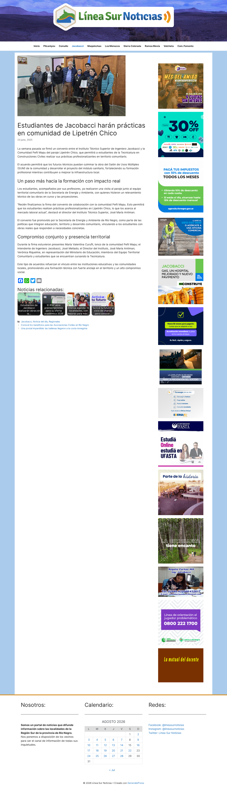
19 (105, 750)
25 (97, 756)
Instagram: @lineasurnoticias (166, 728)
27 (113, 756)
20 (113, 750)
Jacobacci (78, 46)
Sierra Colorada (132, 46)
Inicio (37, 46)
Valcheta (169, 46)
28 (121, 756)
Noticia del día (40, 321)
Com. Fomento (185, 46)
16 (138, 745)
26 (105, 756)
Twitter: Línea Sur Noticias (165, 732)
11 (97, 745)
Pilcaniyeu (49, 46)
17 (88, 750)
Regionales (54, 321)
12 (105, 745)
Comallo (63, 46)
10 (88, 745)
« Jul (112, 770)
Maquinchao (94, 46)
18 (97, 750)
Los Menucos (112, 46)
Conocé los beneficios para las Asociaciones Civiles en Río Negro (55, 325)
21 (121, 750)
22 (129, 750)
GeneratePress (136, 783)
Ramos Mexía (152, 46)
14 (121, 745)
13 (113, 745)
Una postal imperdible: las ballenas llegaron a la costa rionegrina (54, 328)
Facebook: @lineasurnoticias (166, 725)
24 (88, 756)
